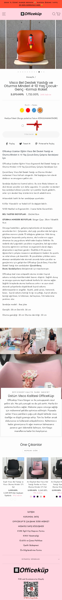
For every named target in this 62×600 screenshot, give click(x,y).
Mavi (34, 110)
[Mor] (34, 497)
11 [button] (42, 72)
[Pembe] (31, 497)
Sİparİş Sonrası (31, 559)
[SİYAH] (37, 497)
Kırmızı (28, 110)
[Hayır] (12, 499)
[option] (31, 4)
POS (20, 579)
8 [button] (34, 72)
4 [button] (25, 72)
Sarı (21, 110)
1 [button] (18, 72)
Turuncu (40, 110)
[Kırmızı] (44, 497)
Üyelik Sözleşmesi (31, 545)
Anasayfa (30, 77)
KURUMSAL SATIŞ (31, 516)
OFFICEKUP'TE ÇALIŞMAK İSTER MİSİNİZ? (31, 521)
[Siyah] (57, 497)
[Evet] (15, 499)
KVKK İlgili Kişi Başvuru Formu (30, 531)
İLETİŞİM (31, 511)
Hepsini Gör (31, 451)
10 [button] (39, 72)
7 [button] (32, 72)
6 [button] (30, 72)
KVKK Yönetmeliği (31, 535)
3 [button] (23, 72)
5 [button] (27, 72)
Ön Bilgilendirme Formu (31, 550)
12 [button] (44, 72)
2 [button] (20, 72)
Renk (31, 105)
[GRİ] (41, 497)
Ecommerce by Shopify (35, 579)
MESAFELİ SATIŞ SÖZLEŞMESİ (31, 526)
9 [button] (37, 72)
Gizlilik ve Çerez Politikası (31, 540)
